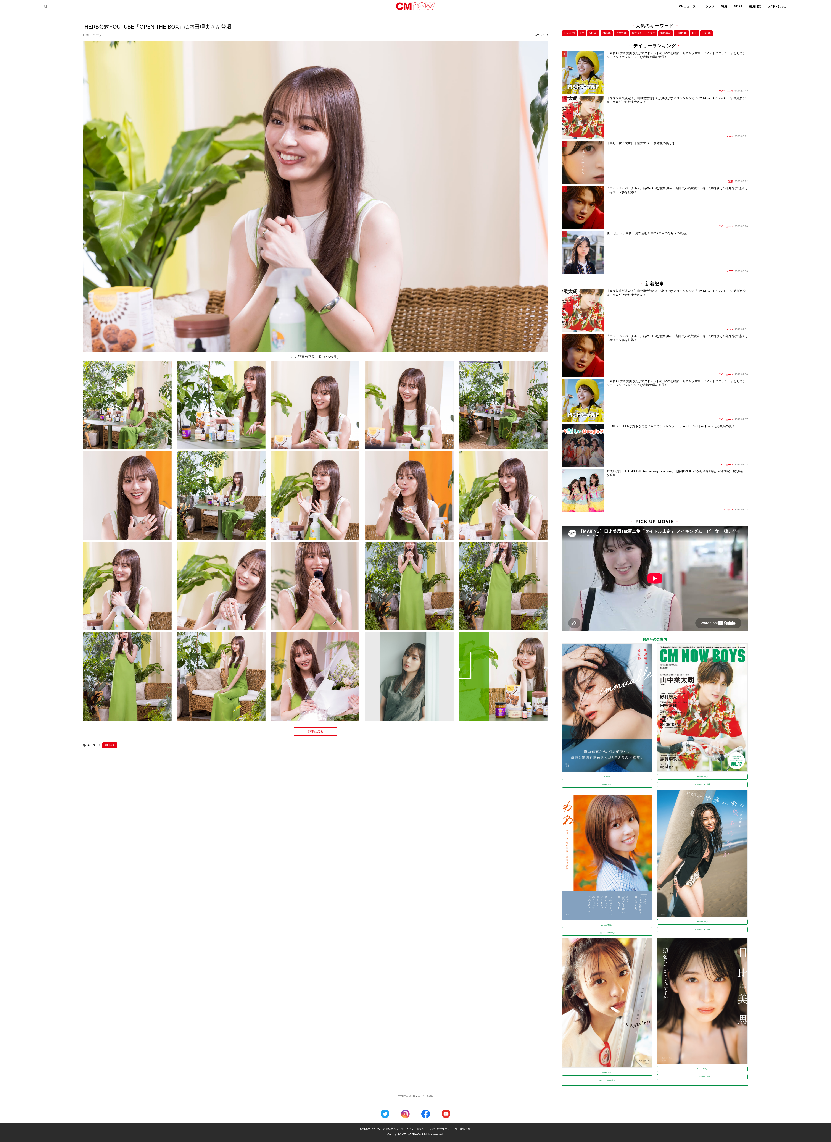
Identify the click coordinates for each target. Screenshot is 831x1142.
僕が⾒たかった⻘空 (643, 33)
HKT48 (706, 33)
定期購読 (607, 777)
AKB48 (606, 33)
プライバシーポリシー (414, 1129)
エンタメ (709, 6)
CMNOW (569, 33)
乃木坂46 (621, 33)
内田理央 (110, 745)
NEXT (738, 6)
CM (582, 33)
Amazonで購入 (607, 785)
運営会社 (465, 1129)
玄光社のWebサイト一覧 (443, 1129)
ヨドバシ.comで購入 (702, 784)
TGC (694, 33)
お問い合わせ (777, 6)
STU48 (593, 33)
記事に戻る (315, 731)
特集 (724, 6)
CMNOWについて (370, 1129)
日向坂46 (681, 33)
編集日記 (755, 6)
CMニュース (687, 6)
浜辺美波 (665, 33)
